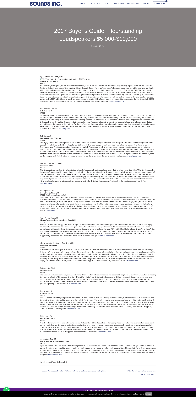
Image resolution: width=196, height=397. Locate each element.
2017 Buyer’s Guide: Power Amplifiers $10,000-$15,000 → (141, 371)
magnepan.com (46, 183)
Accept (148, 394)
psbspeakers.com (73, 309)
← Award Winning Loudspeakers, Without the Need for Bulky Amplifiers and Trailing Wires (73, 371)
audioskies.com (75, 284)
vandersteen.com (104, 332)
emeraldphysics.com (133, 156)
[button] (6, 390)
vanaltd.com (50, 211)
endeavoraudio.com (54, 355)
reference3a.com (132, 261)
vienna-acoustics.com (106, 236)
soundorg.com (64, 128)
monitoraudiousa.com (117, 101)
